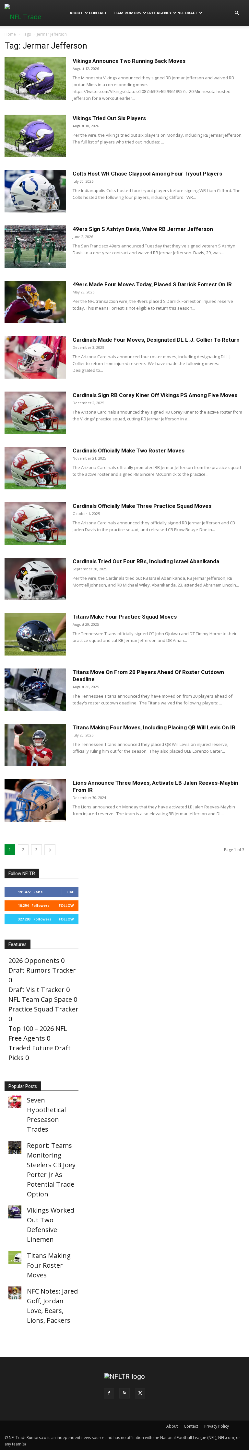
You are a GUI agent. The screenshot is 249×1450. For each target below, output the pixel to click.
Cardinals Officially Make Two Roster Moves (128, 450)
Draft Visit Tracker (36, 989)
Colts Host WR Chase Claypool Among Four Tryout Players (147, 173)
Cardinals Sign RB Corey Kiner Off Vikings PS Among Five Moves (155, 395)
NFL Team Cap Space (40, 999)
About (76, 12)
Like (70, 891)
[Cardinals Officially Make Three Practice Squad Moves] (35, 523)
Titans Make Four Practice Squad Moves (125, 616)
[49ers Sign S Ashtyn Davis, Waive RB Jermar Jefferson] (35, 246)
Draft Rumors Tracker (42, 970)
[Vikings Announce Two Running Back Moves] (35, 78)
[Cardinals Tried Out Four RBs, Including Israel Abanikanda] (35, 579)
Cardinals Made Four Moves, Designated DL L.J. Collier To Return (156, 340)
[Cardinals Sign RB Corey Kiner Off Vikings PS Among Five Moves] (35, 413)
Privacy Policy (216, 1426)
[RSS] (124, 1393)
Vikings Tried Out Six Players (109, 118)
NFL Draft (187, 12)
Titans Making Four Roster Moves (49, 1265)
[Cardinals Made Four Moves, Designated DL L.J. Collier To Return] (35, 357)
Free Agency (159, 12)
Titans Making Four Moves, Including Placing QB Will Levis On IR (154, 727)
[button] (236, 12)
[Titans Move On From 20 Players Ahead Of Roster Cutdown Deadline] (35, 689)
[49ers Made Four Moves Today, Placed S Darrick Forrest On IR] (35, 302)
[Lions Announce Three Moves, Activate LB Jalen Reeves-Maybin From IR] (35, 800)
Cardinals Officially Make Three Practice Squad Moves (142, 506)
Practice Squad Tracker (43, 1009)
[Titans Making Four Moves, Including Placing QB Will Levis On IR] (35, 745)
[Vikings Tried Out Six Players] (35, 136)
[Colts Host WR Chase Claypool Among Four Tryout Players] (35, 191)
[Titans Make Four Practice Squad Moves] (35, 634)
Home (10, 34)
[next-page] (49, 849)
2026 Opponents (33, 960)
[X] (140, 1393)
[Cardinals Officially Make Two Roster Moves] (35, 468)
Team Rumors (127, 12)
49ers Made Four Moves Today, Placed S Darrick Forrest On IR (152, 284)
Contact (98, 12)
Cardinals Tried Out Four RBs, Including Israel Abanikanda (146, 561)
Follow (66, 905)
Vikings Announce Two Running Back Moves (129, 61)
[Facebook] (109, 1393)
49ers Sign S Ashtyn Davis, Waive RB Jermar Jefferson (143, 229)
